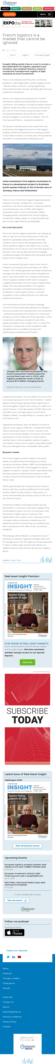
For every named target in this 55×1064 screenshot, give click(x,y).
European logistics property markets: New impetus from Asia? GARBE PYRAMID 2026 (25, 867)
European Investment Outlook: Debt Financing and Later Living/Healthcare (24, 875)
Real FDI (26, 9)
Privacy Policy (9, 1021)
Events (37, 9)
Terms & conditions (12, 1016)
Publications (9, 983)
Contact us (8, 1002)
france (13, 55)
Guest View (15, 560)
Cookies (7, 1026)
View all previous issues (27, 846)
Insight (5, 9)
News (5, 968)
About (6, 1007)
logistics (25, 55)
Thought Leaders (11, 978)
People (6, 988)
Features (7, 973)
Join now (27, 662)
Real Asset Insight (42, 55)
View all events (15, 900)
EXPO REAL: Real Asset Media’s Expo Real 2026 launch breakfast (25, 885)
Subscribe (9, 14)
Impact (16, 9)
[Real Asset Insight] (10, 3)
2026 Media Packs (12, 1012)
